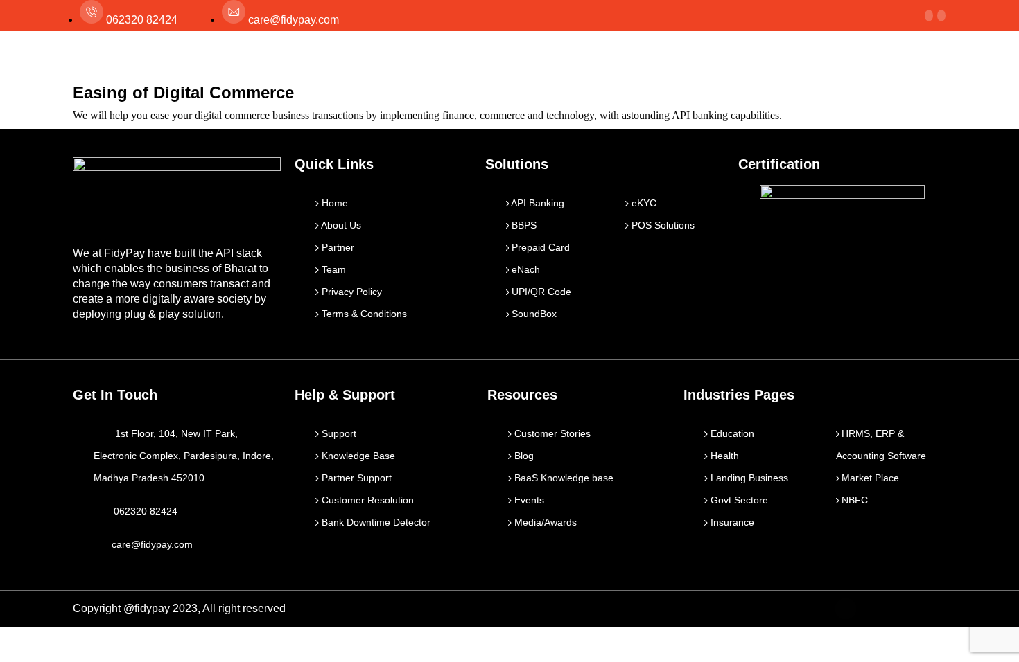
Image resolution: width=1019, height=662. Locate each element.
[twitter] (929, 15)
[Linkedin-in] (905, 609)
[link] (941, 15)
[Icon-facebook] (846, 609)
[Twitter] (875, 609)
